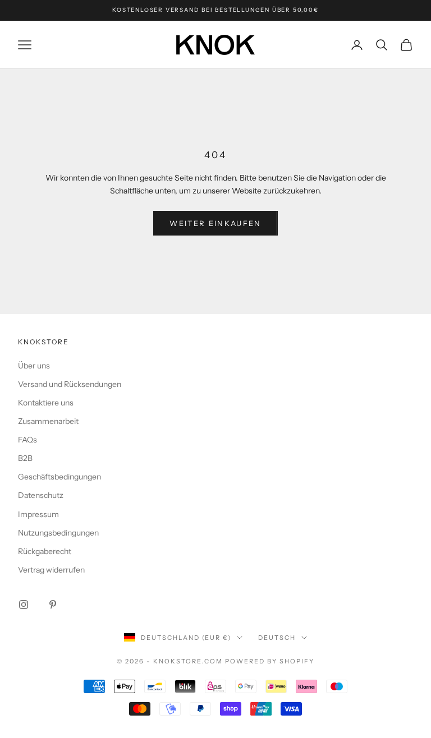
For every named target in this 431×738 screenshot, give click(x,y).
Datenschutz (40, 495)
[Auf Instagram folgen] (23, 604)
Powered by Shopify (269, 661)
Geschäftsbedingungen (59, 477)
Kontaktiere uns (46, 403)
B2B (25, 458)
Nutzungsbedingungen (58, 533)
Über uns (34, 366)
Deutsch (277, 638)
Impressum (38, 514)
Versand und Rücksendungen (69, 384)
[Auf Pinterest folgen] (52, 604)
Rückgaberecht (44, 551)
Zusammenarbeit (48, 421)
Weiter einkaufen (215, 223)
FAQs (27, 440)
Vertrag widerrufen (51, 570)
